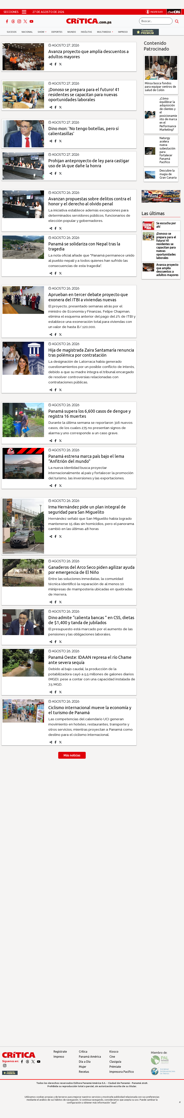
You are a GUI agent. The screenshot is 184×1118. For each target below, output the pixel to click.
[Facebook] (7, 21)
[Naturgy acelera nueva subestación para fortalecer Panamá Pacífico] (150, 150)
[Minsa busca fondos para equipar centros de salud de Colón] (161, 67)
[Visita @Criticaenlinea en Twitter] (28, 1061)
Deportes (56, 31)
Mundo (71, 31)
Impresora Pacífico (121, 1071)
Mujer (82, 1066)
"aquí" (114, 1102)
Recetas (84, 1071)
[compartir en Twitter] (60, 64)
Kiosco (113, 1051)
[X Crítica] (26, 21)
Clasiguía (115, 1061)
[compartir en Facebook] (55, 64)
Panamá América (90, 1056)
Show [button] (41, 31)
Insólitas (86, 31)
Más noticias (72, 755)
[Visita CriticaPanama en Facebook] (22, 1061)
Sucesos (12, 31)
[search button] (177, 21)
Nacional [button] (27, 31)
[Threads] (13, 21)
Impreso (123, 31)
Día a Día (85, 1061)
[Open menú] (24, 12)
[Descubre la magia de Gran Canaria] (150, 174)
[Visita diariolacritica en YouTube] (38, 1061)
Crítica (83, 1051)
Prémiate (115, 1066)
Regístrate (60, 1051)
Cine (112, 1056)
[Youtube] (31, 21)
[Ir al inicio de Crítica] (90, 21)
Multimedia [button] (104, 31)
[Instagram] (20, 21)
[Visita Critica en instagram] (4, 1065)
